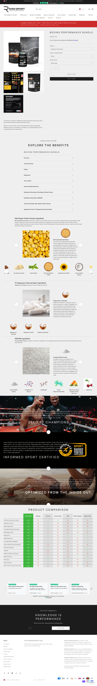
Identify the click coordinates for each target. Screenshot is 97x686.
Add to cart (71, 74)
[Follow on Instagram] (8, 673)
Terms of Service (7, 659)
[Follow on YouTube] (12, 673)
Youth (50, 18)
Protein (23, 15)
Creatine (72, 15)
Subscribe (60, 628)
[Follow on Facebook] (4, 673)
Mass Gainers (35, 15)
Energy (82, 15)
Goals (58, 18)
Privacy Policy (7, 651)
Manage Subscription (9, 656)
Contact (5, 654)
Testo (90, 15)
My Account (6, 644)
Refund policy (7, 661)
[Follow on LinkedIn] (20, 673)
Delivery (5, 646)
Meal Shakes (49, 15)
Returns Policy (7, 664)
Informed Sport (10, 15)
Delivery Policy (7, 666)
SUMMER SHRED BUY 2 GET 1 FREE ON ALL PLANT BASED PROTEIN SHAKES (48, 24)
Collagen (61, 15)
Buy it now (71, 78)
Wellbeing (40, 18)
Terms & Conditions (8, 649)
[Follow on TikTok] (16, 673)
